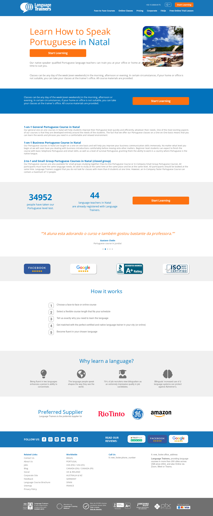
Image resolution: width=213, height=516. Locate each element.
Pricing (139, 10)
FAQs (163, 10)
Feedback (28, 478)
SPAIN (69, 482)
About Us (28, 461)
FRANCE (70, 485)
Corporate (152, 10)
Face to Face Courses (104, 10)
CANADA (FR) (87, 468)
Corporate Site (31, 475)
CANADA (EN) (72, 468)
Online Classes (126, 10)
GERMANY (71, 478)
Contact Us (29, 458)
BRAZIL (69, 458)
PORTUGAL (71, 461)
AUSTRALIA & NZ (74, 475)
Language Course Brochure (37, 482)
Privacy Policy (30, 489)
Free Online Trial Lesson (181, 10)
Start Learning (184, 4)
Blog (26, 468)
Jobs (26, 465)
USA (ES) (81, 465)
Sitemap (28, 485)
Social (27, 472)
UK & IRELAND (73, 472)
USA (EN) (70, 465)
